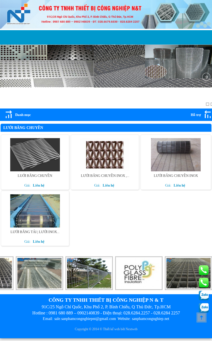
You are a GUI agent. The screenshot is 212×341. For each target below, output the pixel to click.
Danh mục (23, 115)
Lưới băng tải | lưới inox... (34, 232)
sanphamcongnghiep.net (150, 319)
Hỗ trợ (196, 115)
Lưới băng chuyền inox (176, 176)
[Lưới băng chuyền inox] (175, 171)
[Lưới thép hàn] (182, 289)
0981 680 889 (61, 313)
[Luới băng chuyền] (35, 171)
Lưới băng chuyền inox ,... (105, 176)
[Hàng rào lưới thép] (83, 289)
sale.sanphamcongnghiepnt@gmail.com (85, 319)
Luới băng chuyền (35, 176)
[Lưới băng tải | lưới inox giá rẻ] (35, 227)
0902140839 (88, 313)
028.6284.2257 (136, 313)
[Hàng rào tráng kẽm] (33, 289)
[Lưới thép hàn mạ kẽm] (133, 289)
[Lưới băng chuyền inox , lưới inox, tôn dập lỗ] (105, 171)
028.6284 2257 (166, 313)
